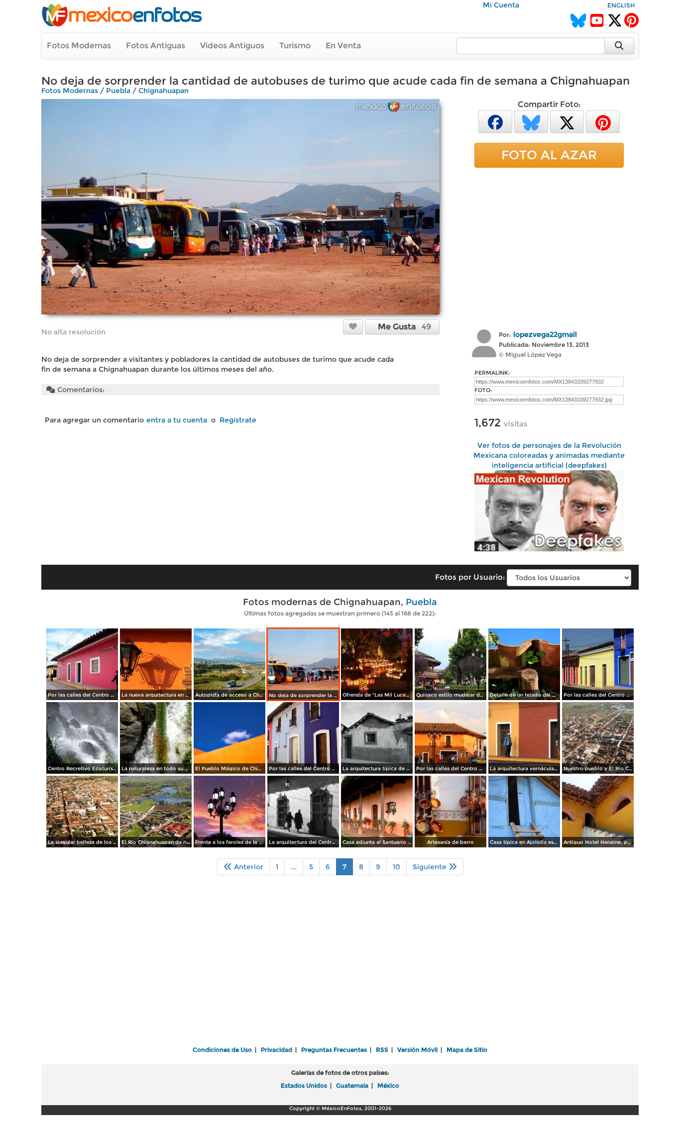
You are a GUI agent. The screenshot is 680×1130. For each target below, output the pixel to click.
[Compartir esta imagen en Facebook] (495, 121)
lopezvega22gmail (545, 334)
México (388, 1085)
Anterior (247, 866)
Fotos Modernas (79, 45)
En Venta (343, 45)
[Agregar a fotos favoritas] (353, 326)
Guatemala (352, 1085)
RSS (382, 1049)
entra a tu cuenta (176, 419)
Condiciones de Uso (222, 1049)
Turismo (295, 45)
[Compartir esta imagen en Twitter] (567, 121)
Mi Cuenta (501, 4)
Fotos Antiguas (155, 45)
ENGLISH (621, 5)
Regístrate (238, 419)
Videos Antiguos (232, 45)
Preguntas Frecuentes (334, 1049)
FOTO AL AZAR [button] (549, 154)
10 (396, 866)
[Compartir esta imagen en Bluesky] (531, 121)
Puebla (118, 90)
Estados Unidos (304, 1085)
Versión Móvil (417, 1049)
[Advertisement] (549, 247)
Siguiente (431, 866)
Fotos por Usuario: (470, 577)
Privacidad (276, 1049)
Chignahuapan (163, 90)
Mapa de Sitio (467, 1049)
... (294, 866)
